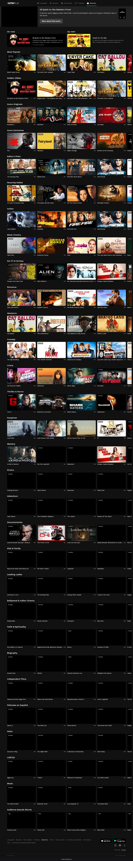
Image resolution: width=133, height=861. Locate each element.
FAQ (8, 843)
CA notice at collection (74, 840)
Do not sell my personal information (24, 843)
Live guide (43, 3)
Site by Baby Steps (120, 855)
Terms (52, 840)
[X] (124, 845)
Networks (93, 3)
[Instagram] (115, 845)
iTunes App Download (105, 841)
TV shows (81, 3)
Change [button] (123, 850)
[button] (51, 21)
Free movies (68, 3)
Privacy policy (60, 840)
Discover (55, 3)
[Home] (13, 3)
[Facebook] (120, 845)
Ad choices (87, 840)
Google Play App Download (119, 841)
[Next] (126, 62)
